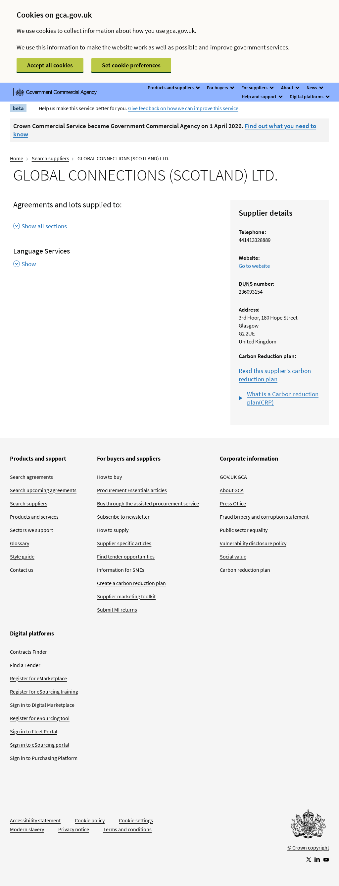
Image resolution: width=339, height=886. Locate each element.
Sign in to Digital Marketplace (42, 704)
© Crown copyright (308, 847)
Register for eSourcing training (44, 691)
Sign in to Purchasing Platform (43, 758)
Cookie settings (136, 820)
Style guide (22, 556)
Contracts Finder (28, 651)
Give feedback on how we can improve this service (183, 108)
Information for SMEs (120, 569)
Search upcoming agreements (43, 490)
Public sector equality (243, 530)
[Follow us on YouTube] (326, 859)
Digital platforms (307, 97)
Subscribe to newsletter (123, 516)
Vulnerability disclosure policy (253, 543)
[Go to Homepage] (308, 825)
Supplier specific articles (124, 543)
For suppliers (254, 88)
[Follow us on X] (308, 859)
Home (16, 158)
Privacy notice (73, 829)
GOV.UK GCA (233, 477)
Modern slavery (27, 829)
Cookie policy (90, 820)
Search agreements (31, 477)
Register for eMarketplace (38, 678)
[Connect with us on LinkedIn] (317, 859)
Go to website (254, 265)
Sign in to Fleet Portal (33, 731)
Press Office (233, 503)
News (312, 88)
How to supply (112, 530)
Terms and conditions (127, 829)
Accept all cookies (50, 65)
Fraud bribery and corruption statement (264, 516)
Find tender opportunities (126, 556)
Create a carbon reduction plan (131, 583)
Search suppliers (50, 158)
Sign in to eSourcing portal (39, 744)
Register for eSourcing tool (40, 718)
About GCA (232, 490)
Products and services (34, 516)
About (287, 88)
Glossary (19, 543)
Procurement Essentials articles (132, 490)
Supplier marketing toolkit (126, 596)
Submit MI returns (117, 609)
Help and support (259, 97)
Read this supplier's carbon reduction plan (275, 375)
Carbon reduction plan (245, 569)
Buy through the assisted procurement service (148, 503)
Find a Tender (25, 665)
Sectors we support (31, 530)
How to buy (109, 477)
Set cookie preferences (131, 65)
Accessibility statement (35, 820)
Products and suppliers (171, 88)
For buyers (218, 88)
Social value (233, 556)
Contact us (21, 569)
